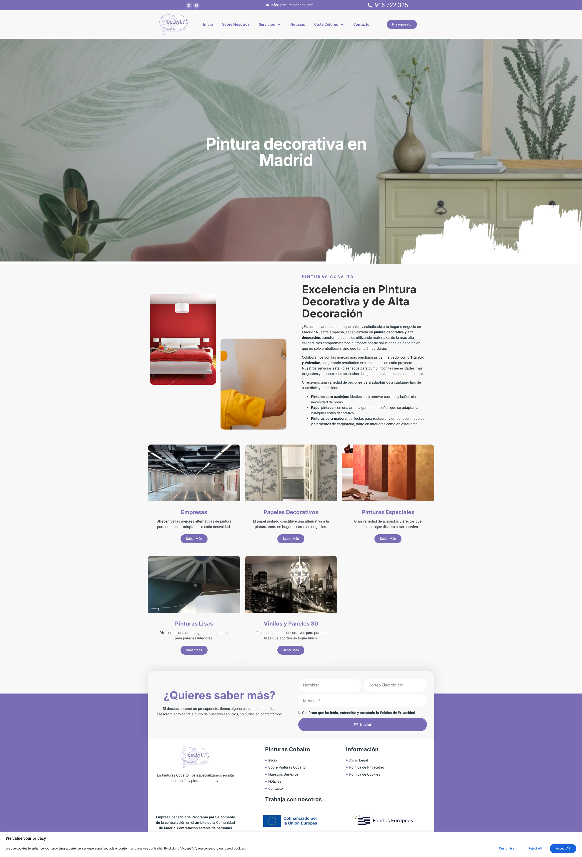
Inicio (208, 24)
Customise (506, 848)
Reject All (535, 848)
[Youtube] (196, 5)
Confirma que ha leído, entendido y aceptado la (358, 712)
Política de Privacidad (397, 712)
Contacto (361, 24)
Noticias (297, 24)
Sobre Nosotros (236, 24)
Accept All (563, 848)
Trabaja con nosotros (293, 799)
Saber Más (194, 538)
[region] (291, 844)
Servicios (267, 24)
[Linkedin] (189, 5)
